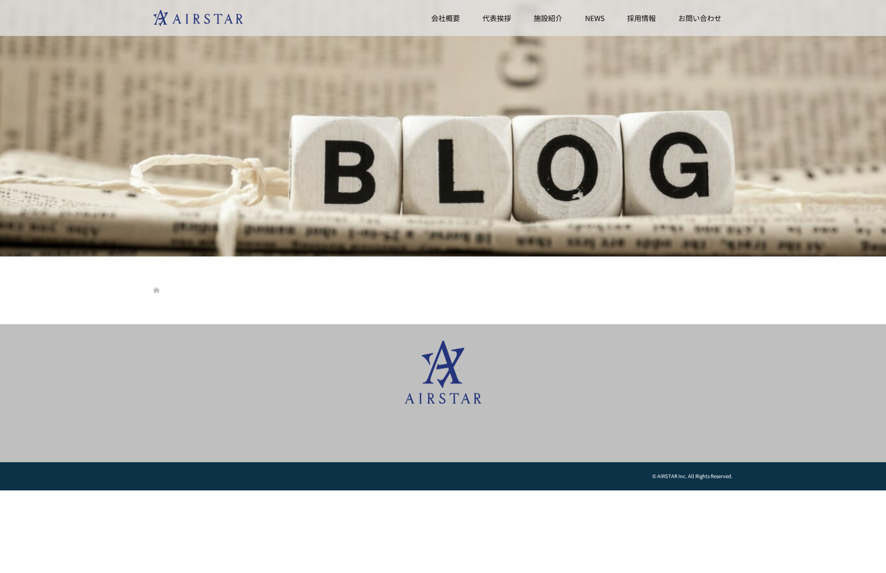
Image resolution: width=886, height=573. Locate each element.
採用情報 (641, 18)
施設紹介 (548, 18)
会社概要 (445, 18)
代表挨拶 (496, 18)
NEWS (595, 18)
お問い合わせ (699, 18)
